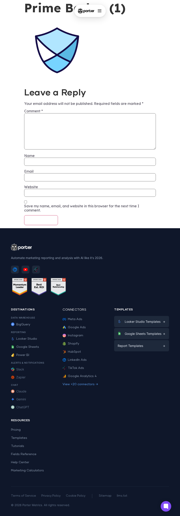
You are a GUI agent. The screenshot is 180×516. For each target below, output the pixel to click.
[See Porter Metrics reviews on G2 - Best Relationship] (58, 287)
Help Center (20, 462)
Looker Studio (26, 338)
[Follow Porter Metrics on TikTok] (36, 269)
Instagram (75, 335)
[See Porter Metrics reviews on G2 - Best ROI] (39, 287)
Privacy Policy (51, 495)
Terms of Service (23, 495)
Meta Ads (75, 319)
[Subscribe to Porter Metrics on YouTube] (25, 269)
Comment (33, 111)
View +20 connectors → (80, 384)
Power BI (22, 355)
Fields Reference (23, 454)
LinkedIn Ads (77, 359)
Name (29, 156)
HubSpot (74, 351)
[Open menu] (99, 10)
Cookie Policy (75, 495)
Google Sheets (27, 346)
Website (31, 187)
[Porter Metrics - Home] (86, 10)
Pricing (16, 429)
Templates (19, 437)
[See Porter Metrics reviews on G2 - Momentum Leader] (20, 287)
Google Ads (77, 327)
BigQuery (23, 324)
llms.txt (122, 495)
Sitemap (105, 495)
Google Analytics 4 (82, 376)
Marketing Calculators (27, 470)
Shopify (73, 343)
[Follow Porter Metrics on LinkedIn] (15, 269)
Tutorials (17, 446)
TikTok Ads (76, 368)
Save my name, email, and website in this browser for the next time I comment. (81, 208)
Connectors (74, 309)
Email (29, 171)
